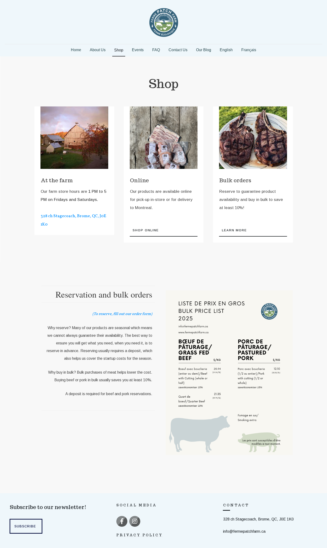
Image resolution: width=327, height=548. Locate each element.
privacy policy (139, 535)
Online (139, 180)
